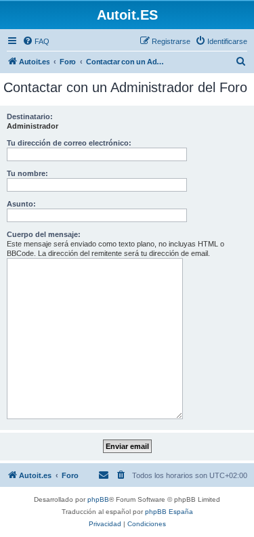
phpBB (98, 499)
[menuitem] (35, 41)
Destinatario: (30, 116)
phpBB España (169, 511)
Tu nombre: (27, 173)
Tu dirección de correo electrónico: (69, 143)
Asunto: (21, 204)
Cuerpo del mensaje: (44, 234)
